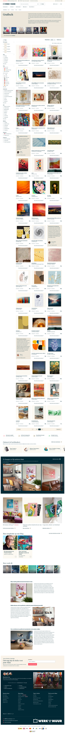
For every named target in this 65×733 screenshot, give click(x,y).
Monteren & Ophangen (8, 688)
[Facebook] (9, 713)
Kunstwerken (5, 6)
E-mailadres (30, 659)
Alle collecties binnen (9, 35)
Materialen (25, 6)
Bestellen (20, 685)
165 (36, 429)
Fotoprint (29, 22)
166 (39, 429)
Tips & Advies (31, 6)
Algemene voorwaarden (23, 726)
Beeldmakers (18, 6)
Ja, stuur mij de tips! (32, 664)
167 (42, 429)
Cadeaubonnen (21, 688)
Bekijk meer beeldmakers (55, 441)
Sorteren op (59, 39)
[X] (11, 713)
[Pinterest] (8, 713)
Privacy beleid (43, 726)
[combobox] (28, 4)
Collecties (11, 6)
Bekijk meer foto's (56, 459)
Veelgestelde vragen (7, 685)
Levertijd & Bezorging (22, 687)
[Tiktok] (12, 713)
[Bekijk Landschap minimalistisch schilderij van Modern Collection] (52, 474)
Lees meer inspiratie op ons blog (54, 533)
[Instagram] (6, 713)
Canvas (57, 21)
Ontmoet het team (37, 687)
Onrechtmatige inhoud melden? (35, 726)
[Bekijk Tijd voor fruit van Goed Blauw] (34, 472)
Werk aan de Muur (52, 693)
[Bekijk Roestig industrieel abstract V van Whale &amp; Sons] (11, 471)
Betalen (5, 687)
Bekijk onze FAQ (54, 245)
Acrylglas (33, 22)
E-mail (26, 682)
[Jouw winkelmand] (61, 4)
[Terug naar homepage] (9, 4)
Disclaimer (29, 726)
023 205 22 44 (20, 682)
